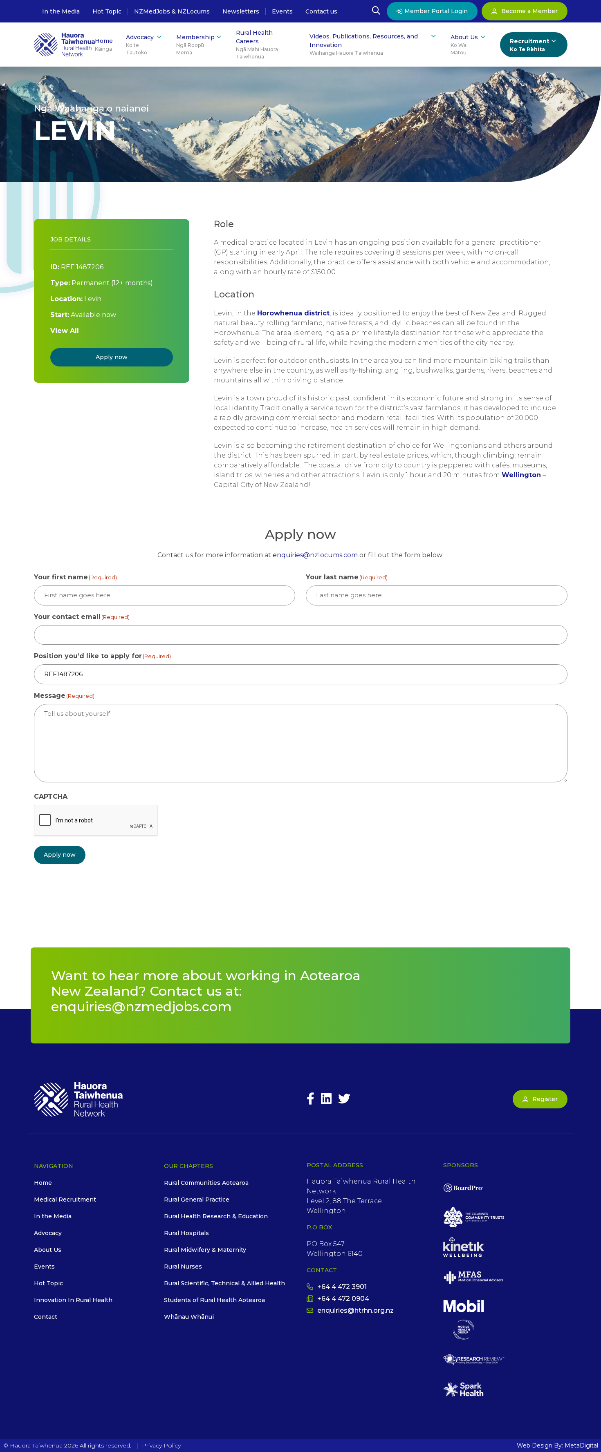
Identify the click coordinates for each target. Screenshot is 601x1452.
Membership (195, 45)
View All (64, 331)
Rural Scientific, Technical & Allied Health (224, 1283)
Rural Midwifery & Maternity (205, 1249)
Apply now (112, 357)
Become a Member (529, 11)
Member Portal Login (436, 11)
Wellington (521, 475)
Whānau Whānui (189, 1316)
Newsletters (240, 11)
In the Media (61, 11)
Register (545, 1099)
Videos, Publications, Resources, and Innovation (363, 44)
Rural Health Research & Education (216, 1216)
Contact (45, 1316)
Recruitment (529, 45)
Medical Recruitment (65, 1199)
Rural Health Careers (257, 44)
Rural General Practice (196, 1199)
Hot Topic (106, 11)
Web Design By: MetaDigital (557, 1445)
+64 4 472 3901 (342, 1287)
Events (282, 11)
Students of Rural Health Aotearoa (214, 1300)
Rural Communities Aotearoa (206, 1182)
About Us (464, 45)
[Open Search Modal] (376, 11)
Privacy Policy (161, 1445)
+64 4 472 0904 (343, 1298)
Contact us (321, 11)
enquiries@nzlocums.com (315, 555)
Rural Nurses (183, 1266)
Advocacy (140, 45)
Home (104, 44)
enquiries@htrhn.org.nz (355, 1310)
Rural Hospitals (186, 1233)
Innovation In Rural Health (73, 1300)
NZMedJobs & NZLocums (172, 11)
